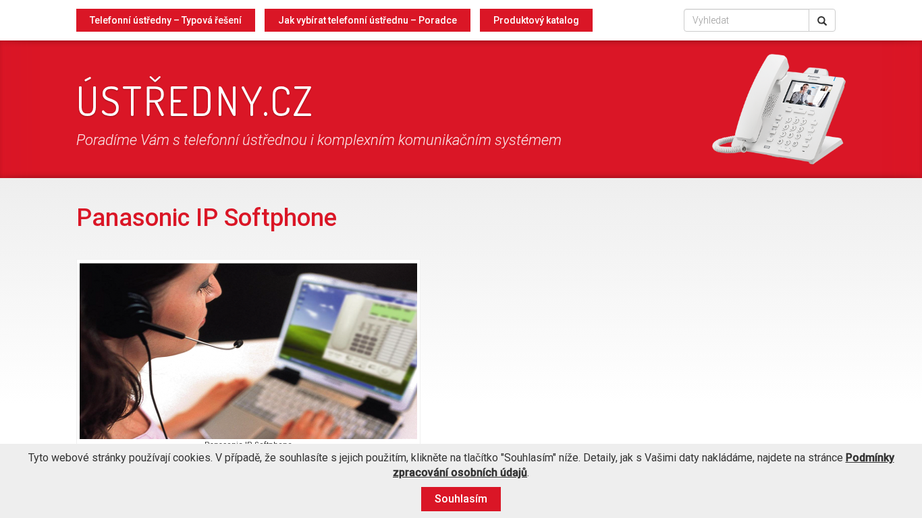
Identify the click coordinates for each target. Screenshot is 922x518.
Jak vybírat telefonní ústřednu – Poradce (367, 20)
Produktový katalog (536, 20)
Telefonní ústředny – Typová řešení (166, 20)
